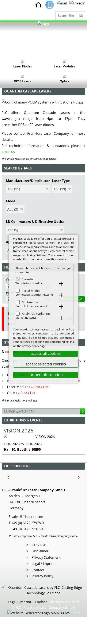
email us (8, 151)
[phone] (49, 5)
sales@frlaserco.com (27, 516)
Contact (38, 570)
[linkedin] (77, 5)
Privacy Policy (42, 576)
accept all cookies (46, 353)
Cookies (41, 602)
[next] (78, 477)
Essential (28, 279)
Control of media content (31, 306)
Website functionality (28, 283)
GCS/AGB (39, 545)
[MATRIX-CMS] (38, 613)
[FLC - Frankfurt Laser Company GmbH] (43, 39)
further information (45, 374)
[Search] (81, 15)
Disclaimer (40, 551)
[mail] (62, 5)
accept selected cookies (46, 364)
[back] (8, 477)
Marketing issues (26, 317)
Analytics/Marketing (36, 313)
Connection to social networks (34, 295)
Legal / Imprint (43, 563)
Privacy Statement (46, 557)
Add (10, 189)
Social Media (31, 290)
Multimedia (30, 302)
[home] (38, 5)
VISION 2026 (18, 430)
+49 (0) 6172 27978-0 (27, 522)
